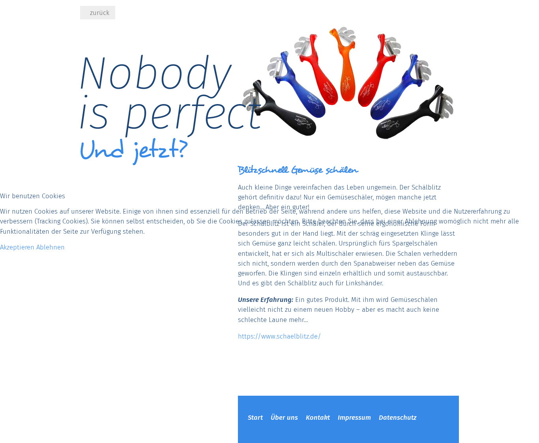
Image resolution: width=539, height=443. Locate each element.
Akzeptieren (17, 247)
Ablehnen (50, 247)
